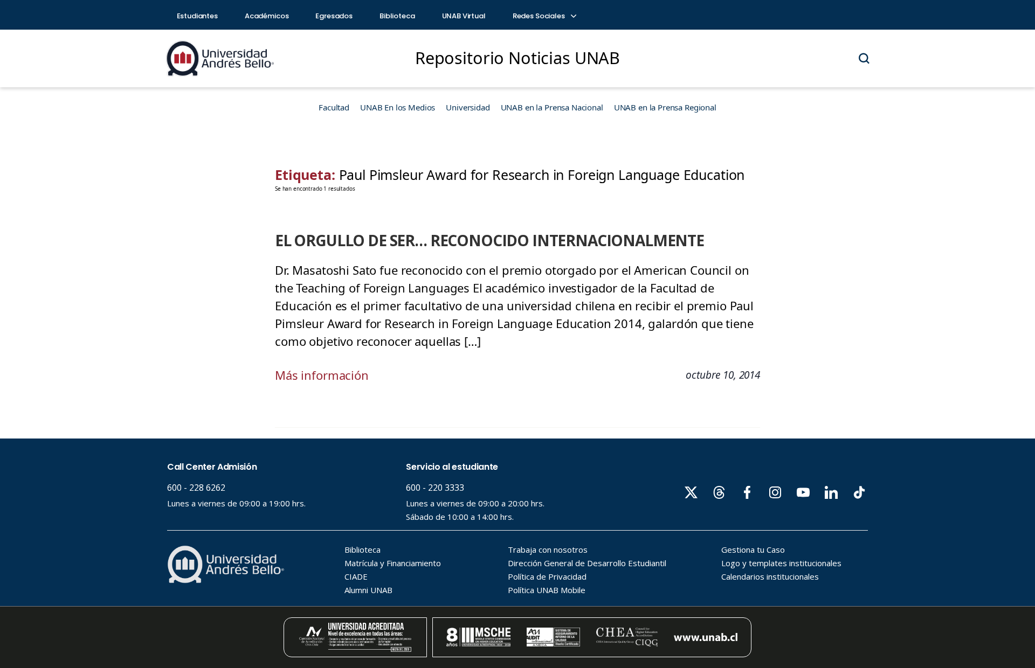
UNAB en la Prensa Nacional (552, 107)
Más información (322, 375)
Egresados (334, 16)
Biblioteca (397, 16)
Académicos (267, 16)
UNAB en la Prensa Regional (665, 107)
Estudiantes (197, 16)
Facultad (334, 107)
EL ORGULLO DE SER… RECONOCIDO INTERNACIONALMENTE (489, 240)
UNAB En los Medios (397, 107)
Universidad (467, 107)
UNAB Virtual (464, 16)
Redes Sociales (540, 16)
